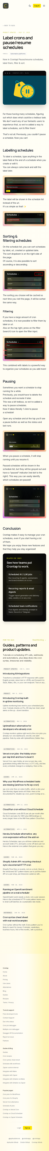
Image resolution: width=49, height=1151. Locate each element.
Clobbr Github (25, 1142)
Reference (8, 913)
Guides (6, 777)
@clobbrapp (26, 1138)
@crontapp (36, 1138)
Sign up (27, 1128)
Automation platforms (18, 54)
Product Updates (10, 669)
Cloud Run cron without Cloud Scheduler (23, 809)
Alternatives (9, 721)
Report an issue (8, 1037)
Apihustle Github (12, 1142)
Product (7, 693)
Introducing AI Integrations (16, 673)
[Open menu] (44, 6)
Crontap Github (37, 1142)
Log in (36, 6)
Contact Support (8, 1018)
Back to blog (9, 25)
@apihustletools (14, 1138)
